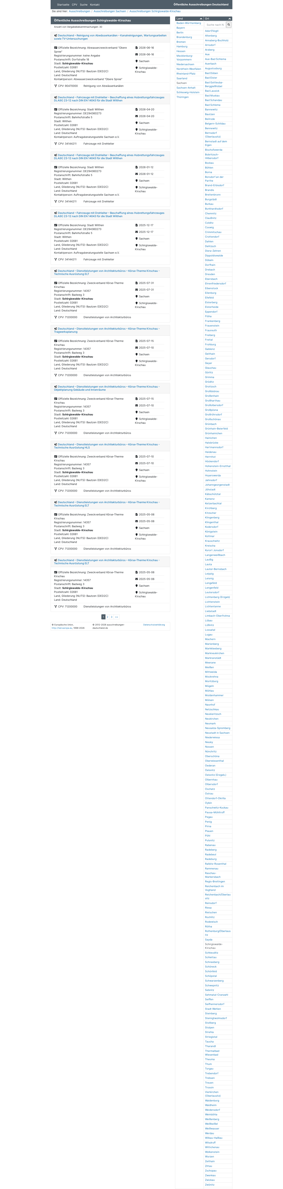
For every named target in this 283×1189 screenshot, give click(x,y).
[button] (189, 18)
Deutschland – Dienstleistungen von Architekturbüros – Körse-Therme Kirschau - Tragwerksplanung (107, 330)
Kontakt (95, 4)
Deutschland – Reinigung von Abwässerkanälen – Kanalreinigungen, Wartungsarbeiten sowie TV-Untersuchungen (110, 37)
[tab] (189, 19)
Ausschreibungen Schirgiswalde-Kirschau (155, 11)
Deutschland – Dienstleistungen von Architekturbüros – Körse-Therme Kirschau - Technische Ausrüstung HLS (107, 446)
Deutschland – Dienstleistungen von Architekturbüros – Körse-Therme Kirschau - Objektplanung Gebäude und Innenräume (107, 388)
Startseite (63, 4)
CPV (74, 4)
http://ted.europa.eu (62, 628)
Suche (83, 4)
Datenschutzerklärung (154, 624)
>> (116, 616)
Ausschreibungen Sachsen (110, 11)
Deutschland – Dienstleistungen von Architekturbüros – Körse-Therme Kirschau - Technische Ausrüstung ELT (107, 272)
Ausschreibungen (79, 11)
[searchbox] (215, 25)
